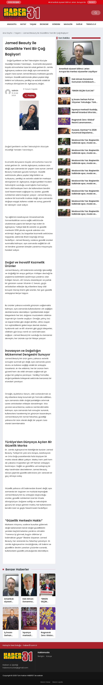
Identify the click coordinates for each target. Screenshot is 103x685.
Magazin (68, 24)
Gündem (56, 24)
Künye (49, 656)
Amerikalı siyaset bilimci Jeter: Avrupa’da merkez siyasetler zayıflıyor (73, 2)
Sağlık (79, 24)
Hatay (23, 24)
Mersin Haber (45, 682)
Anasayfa (11, 24)
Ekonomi (44, 24)
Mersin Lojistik (58, 682)
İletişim (41, 656)
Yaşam (33, 24)
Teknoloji (91, 24)
